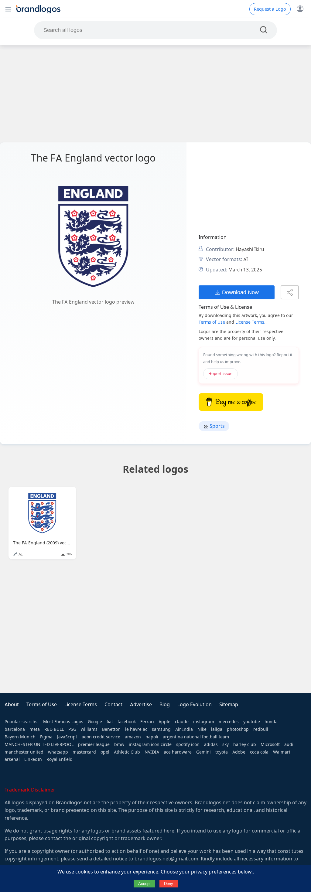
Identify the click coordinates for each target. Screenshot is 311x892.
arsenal (12, 759)
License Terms (80, 704)
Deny (168, 883)
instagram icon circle (150, 744)
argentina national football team (196, 737)
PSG (72, 729)
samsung (161, 729)
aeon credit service (101, 737)
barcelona (15, 729)
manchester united (24, 752)
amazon (133, 737)
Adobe (238, 752)
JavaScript (67, 737)
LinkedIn (33, 759)
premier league (94, 744)
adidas (211, 744)
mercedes (229, 721)
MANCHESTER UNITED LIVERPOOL (39, 744)
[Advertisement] (155, 93)
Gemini (203, 752)
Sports (216, 426)
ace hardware (178, 752)
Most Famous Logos (63, 721)
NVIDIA (152, 752)
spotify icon (188, 744)
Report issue (220, 373)
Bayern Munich (20, 737)
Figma (46, 737)
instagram (203, 721)
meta (34, 729)
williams (89, 729)
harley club (244, 744)
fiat (110, 721)
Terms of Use (212, 322)
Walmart (281, 752)
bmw (119, 744)
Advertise (141, 704)
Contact (113, 704)
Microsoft (270, 744)
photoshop (238, 729)
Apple (164, 721)
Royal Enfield (59, 759)
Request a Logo (270, 9)
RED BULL (54, 729)
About (12, 704)
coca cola (259, 752)
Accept (144, 883)
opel (105, 752)
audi (288, 744)
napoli (151, 737)
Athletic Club (127, 752)
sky (225, 744)
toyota (221, 752)
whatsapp (58, 752)
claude (182, 721)
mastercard (84, 752)
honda (271, 721)
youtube (251, 721)
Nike (202, 729)
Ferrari (147, 721)
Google (95, 721)
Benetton (111, 729)
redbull (260, 729)
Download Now (240, 292)
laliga (216, 729)
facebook (127, 721)
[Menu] (8, 9)
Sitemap (228, 704)
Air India (184, 729)
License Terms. (250, 322)
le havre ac (136, 729)
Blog (164, 704)
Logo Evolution (194, 704)
